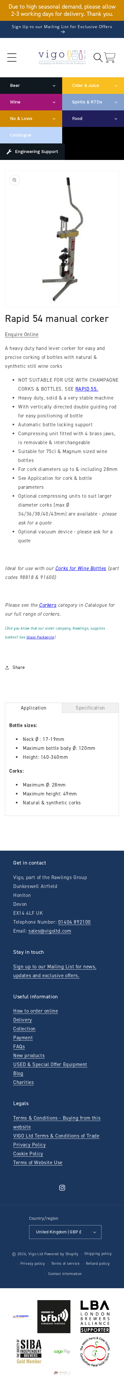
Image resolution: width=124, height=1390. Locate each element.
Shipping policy (98, 1253)
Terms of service (65, 1263)
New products (29, 1055)
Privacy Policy (29, 1144)
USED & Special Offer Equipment (50, 1064)
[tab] (33, 708)
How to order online (35, 1011)
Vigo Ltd (35, 1254)
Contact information (65, 1273)
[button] (12, 57)
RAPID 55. (86, 389)
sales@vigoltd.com (49, 931)
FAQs (19, 1046)
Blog (18, 1073)
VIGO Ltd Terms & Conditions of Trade (56, 1136)
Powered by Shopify (61, 1254)
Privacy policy (33, 1263)
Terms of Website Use (37, 1162)
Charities (23, 1082)
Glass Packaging (40, 637)
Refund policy (98, 1263)
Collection (24, 1028)
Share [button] (19, 667)
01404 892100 (74, 922)
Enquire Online (21, 334)
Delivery (22, 1020)
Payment (23, 1037)
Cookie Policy (28, 1153)
